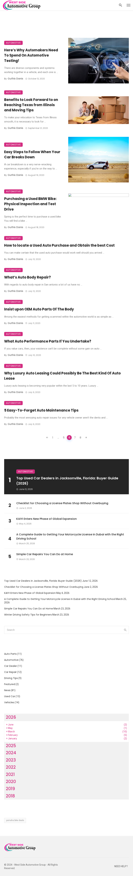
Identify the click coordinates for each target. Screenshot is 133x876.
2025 (11, 746)
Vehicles (9, 702)
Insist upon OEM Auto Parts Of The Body (39, 309)
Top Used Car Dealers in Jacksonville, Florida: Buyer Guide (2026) (67, 481)
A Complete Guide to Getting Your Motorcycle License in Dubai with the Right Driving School (70, 536)
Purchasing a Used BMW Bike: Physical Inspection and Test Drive (30, 204)
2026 (11, 717)
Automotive (13, 42)
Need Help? (121, 866)
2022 (11, 767)
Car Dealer (10, 666)
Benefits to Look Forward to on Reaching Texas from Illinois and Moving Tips (31, 105)
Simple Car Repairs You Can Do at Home (44, 554)
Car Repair (10, 672)
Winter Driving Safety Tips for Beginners (28, 614)
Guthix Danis (15, 78)
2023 (11, 760)
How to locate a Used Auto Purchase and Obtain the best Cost (59, 245)
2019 (10, 789)
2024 (11, 753)
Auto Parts (10, 654)
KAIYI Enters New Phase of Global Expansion (46, 519)
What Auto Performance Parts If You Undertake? (47, 341)
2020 (11, 781)
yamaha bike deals (15, 820)
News (7, 690)
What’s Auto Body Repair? (27, 277)
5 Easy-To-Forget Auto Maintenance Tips (41, 410)
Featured (9, 684)
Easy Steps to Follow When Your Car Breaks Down (32, 154)
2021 (10, 774)
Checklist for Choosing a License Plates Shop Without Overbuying (62, 503)
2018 (10, 796)
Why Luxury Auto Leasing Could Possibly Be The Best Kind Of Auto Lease (62, 376)
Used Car (9, 696)
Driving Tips (11, 678)
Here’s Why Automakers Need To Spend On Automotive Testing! (31, 55)
